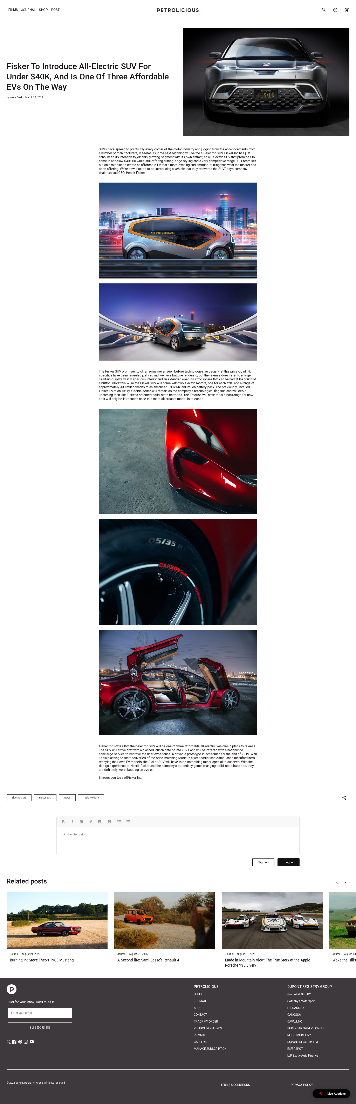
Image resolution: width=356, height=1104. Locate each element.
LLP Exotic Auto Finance (302, 1055)
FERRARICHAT (296, 1008)
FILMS (13, 10)
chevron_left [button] (337, 882)
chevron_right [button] (345, 882)
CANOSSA (294, 1014)
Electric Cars (19, 797)
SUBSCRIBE (39, 1028)
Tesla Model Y (91, 797)
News (67, 797)
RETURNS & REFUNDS (208, 1028)
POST (55, 10)
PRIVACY (200, 1035)
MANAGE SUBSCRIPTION (210, 1048)
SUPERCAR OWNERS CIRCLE (305, 1028)
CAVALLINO (294, 1021)
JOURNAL (28, 10)
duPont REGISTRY (299, 994)
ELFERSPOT (295, 1048)
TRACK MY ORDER (206, 1021)
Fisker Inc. (134, 778)
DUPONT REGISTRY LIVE (303, 1042)
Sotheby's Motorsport (301, 1001)
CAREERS (200, 1042)
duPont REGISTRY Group (29, 1082)
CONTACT (200, 1014)
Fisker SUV (45, 797)
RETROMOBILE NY (299, 1035)
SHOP (43, 10)
